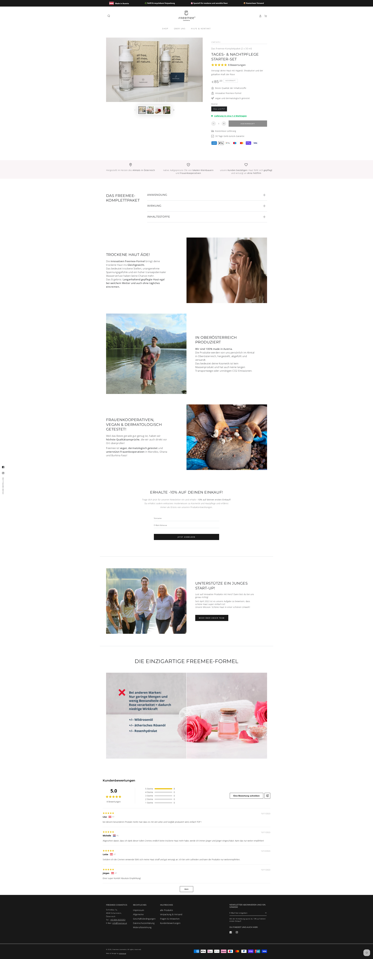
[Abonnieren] (266, 913)
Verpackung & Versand (171, 914)
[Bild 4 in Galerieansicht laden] (166, 110)
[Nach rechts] (173, 110)
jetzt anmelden (186, 537)
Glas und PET (219, 109)
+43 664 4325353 (117, 920)
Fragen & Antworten (170, 918)
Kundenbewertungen (170, 923)
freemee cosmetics (119, 949)
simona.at (122, 953)
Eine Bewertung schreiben (246, 796)
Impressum (138, 910)
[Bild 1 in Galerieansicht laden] (142, 110)
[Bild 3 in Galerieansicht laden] (158, 110)
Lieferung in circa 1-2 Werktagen (230, 115)
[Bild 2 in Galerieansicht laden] (150, 110)
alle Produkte (166, 910)
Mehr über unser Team (212, 618)
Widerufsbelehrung (142, 927)
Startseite (215, 42)
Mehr (186, 889)
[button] (108, 16)
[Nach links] (135, 110)
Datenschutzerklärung (143, 923)
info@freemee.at (119, 923)
